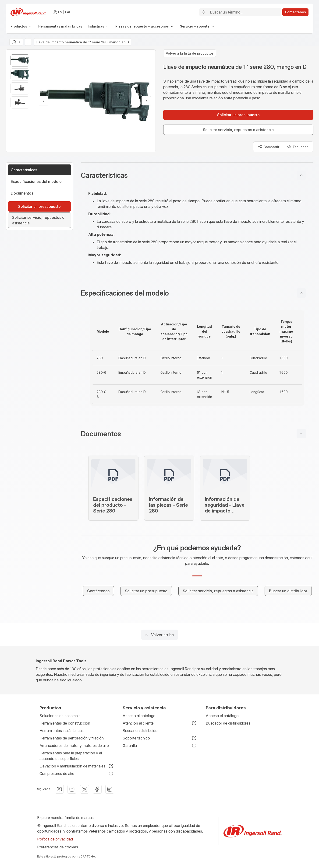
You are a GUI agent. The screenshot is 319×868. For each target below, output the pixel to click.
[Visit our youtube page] (59, 789)
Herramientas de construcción (64, 723)
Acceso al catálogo (139, 715)
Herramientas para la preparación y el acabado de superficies (70, 756)
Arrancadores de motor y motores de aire (74, 745)
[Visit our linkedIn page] (109, 789)
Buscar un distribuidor (141, 730)
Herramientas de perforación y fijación (71, 738)
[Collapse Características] (301, 175)
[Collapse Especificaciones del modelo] (301, 293)
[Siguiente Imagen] (146, 100)
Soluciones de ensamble (60, 715)
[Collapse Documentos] (301, 433)
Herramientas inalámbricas (61, 730)
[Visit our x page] (84, 789)
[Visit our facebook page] (97, 789)
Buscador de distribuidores (228, 723)
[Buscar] (203, 12)
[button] (197, 175)
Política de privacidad (55, 839)
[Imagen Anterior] (43, 100)
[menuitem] (22, 26)
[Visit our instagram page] (71, 789)
